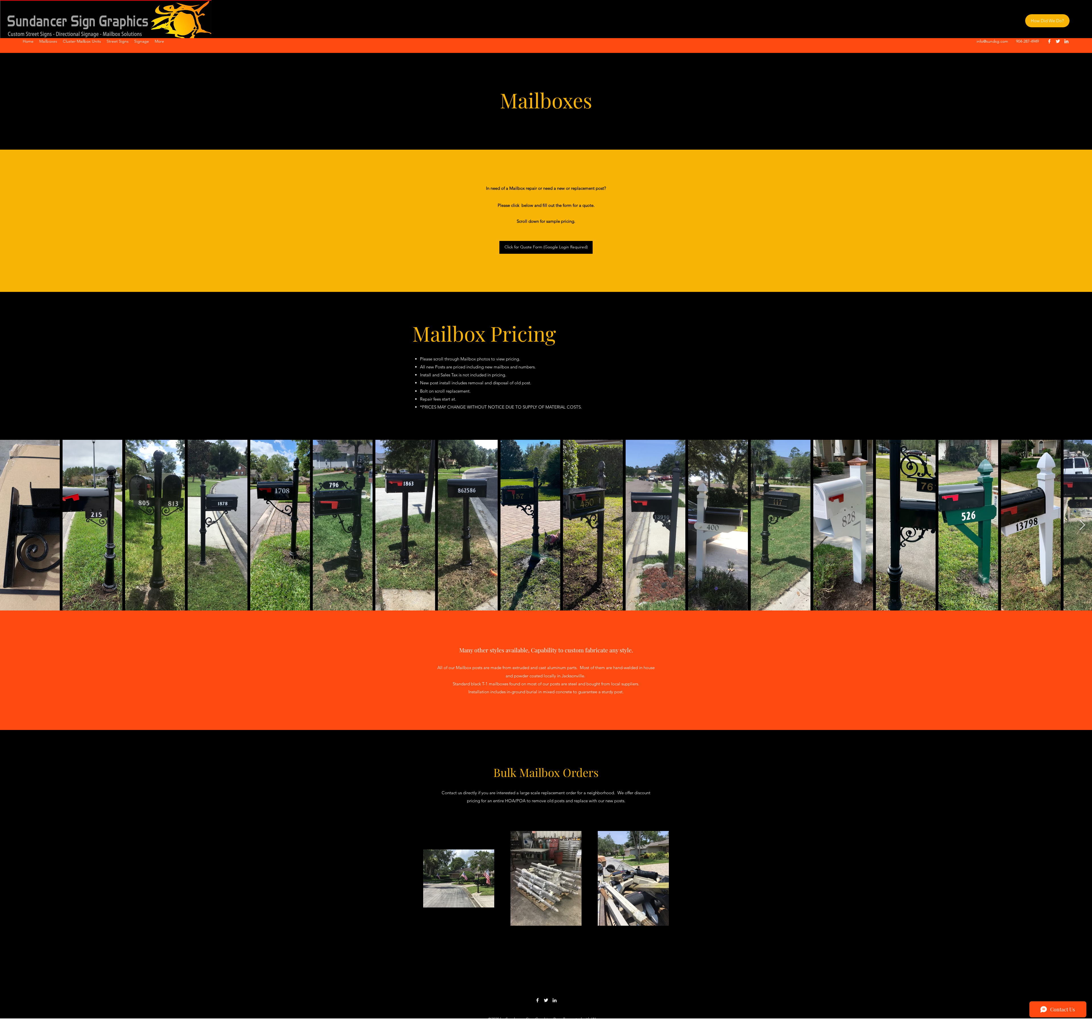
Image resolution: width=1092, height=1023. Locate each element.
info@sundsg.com (992, 41)
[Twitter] (1058, 41)
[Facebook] (1049, 41)
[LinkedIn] (1066, 41)
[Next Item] (1082, 525)
